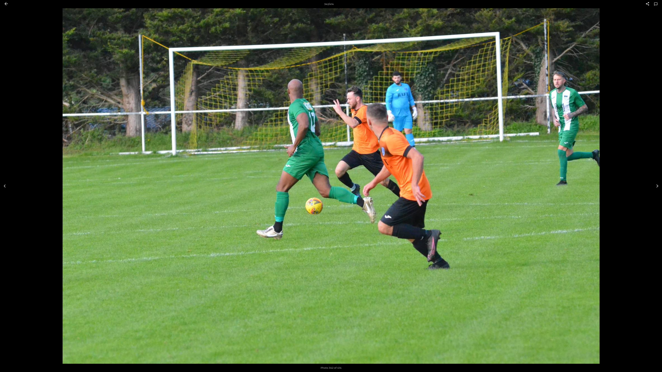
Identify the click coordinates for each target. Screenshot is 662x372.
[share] (647, 4)
